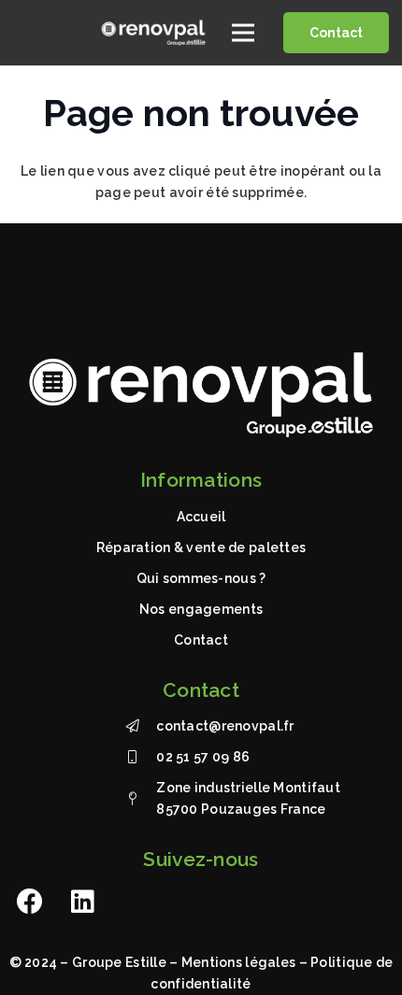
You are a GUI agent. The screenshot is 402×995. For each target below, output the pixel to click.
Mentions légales (238, 962)
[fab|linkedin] (83, 901)
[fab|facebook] (30, 901)
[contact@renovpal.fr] (140, 726)
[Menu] (243, 32)
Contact (201, 640)
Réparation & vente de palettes (201, 547)
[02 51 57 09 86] (140, 757)
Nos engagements (201, 609)
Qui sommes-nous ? (201, 578)
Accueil (201, 516)
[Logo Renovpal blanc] (153, 33)
